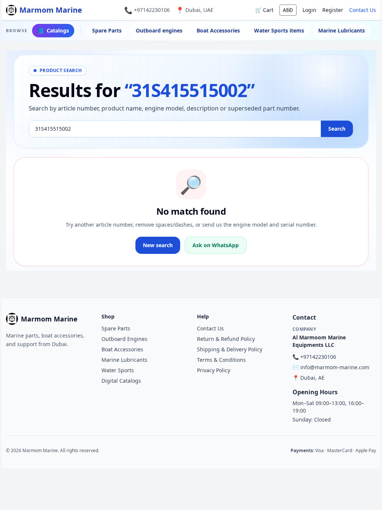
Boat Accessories (218, 30)
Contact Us (362, 9)
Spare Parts (107, 30)
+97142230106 (152, 9)
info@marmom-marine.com (334, 367)
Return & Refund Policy (226, 338)
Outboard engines (159, 30)
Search (336, 128)
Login (309, 9)
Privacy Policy (213, 370)
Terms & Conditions (221, 359)
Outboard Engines (124, 338)
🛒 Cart (264, 9)
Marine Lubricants (341, 30)
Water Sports (117, 370)
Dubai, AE (312, 377)
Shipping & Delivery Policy (229, 349)
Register (332, 9)
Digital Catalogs (121, 380)
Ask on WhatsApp (215, 245)
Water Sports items (279, 30)
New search (158, 245)
